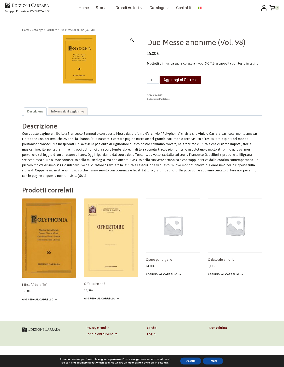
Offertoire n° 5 (94, 284)
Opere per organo (159, 259)
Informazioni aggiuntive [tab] (67, 111)
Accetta (191, 361)
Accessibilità (218, 328)
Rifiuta (213, 361)
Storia (101, 7)
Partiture (164, 99)
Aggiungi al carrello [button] (38, 299)
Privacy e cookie (97, 328)
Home (84, 7)
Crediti (152, 328)
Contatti (183, 7)
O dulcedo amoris (221, 259)
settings (163, 362)
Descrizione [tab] (35, 111)
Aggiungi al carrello (180, 79)
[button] (132, 40)
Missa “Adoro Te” (34, 285)
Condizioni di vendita (101, 334)
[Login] (263, 8)
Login (151, 334)
